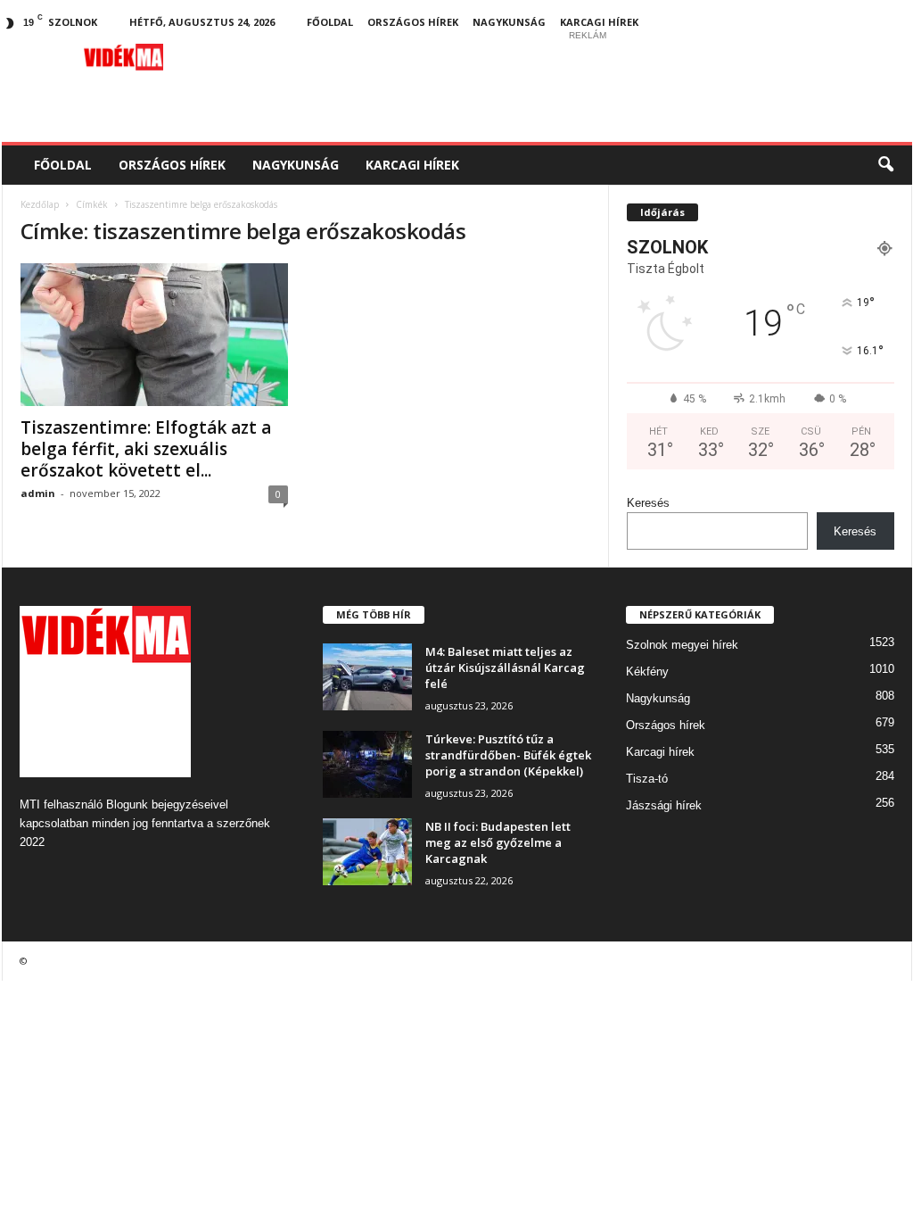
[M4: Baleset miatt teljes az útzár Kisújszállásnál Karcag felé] (367, 676)
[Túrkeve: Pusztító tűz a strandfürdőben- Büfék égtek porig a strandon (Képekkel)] (367, 764)
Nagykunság (509, 22)
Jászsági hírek (664, 805)
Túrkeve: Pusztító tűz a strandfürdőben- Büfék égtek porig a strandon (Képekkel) (508, 755)
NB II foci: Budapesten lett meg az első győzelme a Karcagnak (498, 842)
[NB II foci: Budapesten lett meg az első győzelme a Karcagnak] (367, 851)
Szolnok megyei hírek (682, 644)
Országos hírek (412, 22)
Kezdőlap (40, 204)
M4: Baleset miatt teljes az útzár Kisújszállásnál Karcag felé (505, 667)
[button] (885, 165)
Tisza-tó (647, 778)
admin (38, 493)
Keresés (648, 503)
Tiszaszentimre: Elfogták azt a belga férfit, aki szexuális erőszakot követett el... (146, 449)
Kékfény (647, 671)
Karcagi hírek (599, 22)
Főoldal (330, 22)
